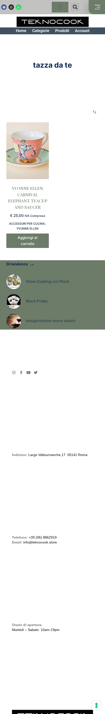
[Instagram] (11, 7)
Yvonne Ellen (27, 228)
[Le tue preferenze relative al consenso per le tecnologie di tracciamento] (96, 705)
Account (82, 30)
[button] (75, 7)
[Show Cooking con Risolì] (13, 281)
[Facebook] (4, 7)
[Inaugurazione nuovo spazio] (13, 321)
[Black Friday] (13, 301)
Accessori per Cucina (27, 223)
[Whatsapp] (18, 7)
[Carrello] (60, 7)
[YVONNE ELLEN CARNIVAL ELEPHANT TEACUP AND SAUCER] (27, 150)
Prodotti (62, 30)
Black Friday (37, 301)
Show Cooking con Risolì (47, 281)
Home (21, 30)
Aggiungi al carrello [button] (27, 240)
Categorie (40, 30)
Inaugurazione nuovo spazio (50, 320)
